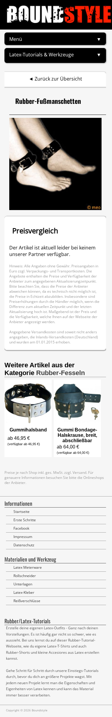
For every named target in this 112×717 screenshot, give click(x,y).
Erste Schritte (24, 519)
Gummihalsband (28, 429)
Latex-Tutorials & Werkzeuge (41, 54)
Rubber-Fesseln (60, 373)
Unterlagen (22, 584)
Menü (15, 39)
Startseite (21, 511)
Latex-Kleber (23, 592)
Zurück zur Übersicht (58, 78)
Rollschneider (24, 575)
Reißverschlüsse (26, 600)
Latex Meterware (27, 567)
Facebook (21, 528)
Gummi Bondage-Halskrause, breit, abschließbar (77, 435)
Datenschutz (23, 545)
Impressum (22, 536)
